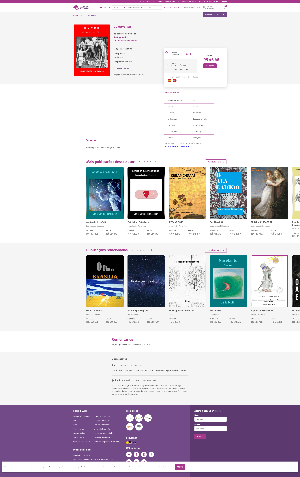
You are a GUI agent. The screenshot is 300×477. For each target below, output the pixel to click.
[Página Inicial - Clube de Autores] (80, 8)
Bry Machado (133, 314)
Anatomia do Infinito (96, 222)
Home (75, 15)
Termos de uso (79, 437)
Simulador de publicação (106, 441)
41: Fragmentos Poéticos (181, 310)
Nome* (197, 415)
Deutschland (170, 1)
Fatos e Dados (79, 433)
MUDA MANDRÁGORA (261, 222)
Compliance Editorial (101, 420)
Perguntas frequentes (81, 455)
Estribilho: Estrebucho (139, 222)
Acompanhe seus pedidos (209, 1)
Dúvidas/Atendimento (81, 416)
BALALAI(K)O (216, 222)
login (119, 344)
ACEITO (180, 467)
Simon (171, 314)
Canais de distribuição (102, 437)
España (160, 1)
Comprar (210, 66)
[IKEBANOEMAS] (187, 193)
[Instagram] (144, 454)
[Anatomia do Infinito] (105, 193)
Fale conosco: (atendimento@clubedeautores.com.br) (93, 459)
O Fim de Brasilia (94, 310)
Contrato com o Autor (81, 441)
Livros (82, 15)
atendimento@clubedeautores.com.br (177, 146)
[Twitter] (129, 454)
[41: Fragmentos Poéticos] (187, 281)
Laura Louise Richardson (127, 40)
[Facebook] (136, 454)
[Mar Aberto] (228, 281)
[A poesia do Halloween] (269, 281)
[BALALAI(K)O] (228, 193)
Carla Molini (214, 314)
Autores (76, 420)
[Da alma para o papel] (146, 281)
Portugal (150, 1)
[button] (139, 161)
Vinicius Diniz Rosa (258, 314)
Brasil (142, 1)
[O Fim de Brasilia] (105, 281)
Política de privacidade (102, 416)
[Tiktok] (151, 454)
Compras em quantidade (190, 7)
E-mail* (197, 424)
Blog (75, 425)
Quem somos (78, 429)
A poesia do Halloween (262, 310)
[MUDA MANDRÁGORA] (269, 193)
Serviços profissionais (102, 425)
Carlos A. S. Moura (93, 314)
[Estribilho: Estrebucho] (146, 193)
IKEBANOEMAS (176, 222)
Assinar (200, 436)
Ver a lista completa (216, 162)
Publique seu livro (189, 1)
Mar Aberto (215, 310)
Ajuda (224, 1)
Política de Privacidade (165, 467)
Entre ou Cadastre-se (210, 7)
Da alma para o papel (138, 310)
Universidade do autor (102, 429)
